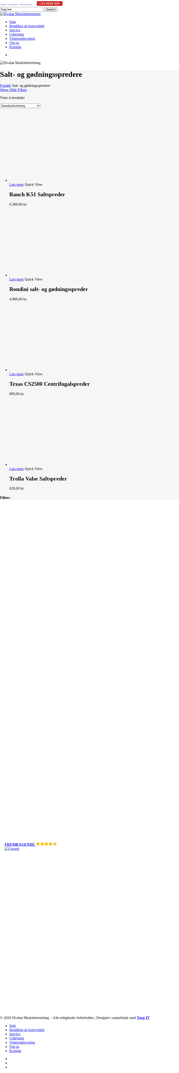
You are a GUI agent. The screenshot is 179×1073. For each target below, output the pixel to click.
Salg (8, 872)
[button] (89, 846)
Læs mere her (50, 3)
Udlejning (12, 885)
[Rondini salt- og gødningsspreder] (44, 275)
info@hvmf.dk (27, 950)
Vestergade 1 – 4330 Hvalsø (25, 934)
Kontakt (11, 897)
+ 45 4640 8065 (23, 946)
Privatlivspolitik (14, 906)
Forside (5, 86)
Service (10, 881)
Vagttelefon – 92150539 (24, 958)
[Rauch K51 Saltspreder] (44, 180)
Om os (9, 893)
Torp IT (143, 1018)
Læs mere (16, 184)
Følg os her (15, 966)
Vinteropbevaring (17, 889)
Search (50, 9)
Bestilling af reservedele (22, 876)
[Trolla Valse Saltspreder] (44, 465)
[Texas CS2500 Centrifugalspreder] (44, 370)
